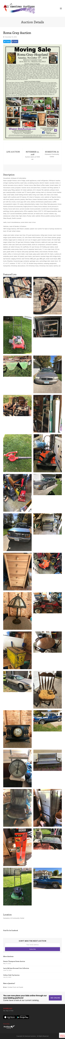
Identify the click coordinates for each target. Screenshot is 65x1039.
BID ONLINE (55, 998)
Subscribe (32, 949)
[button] (61, 8)
